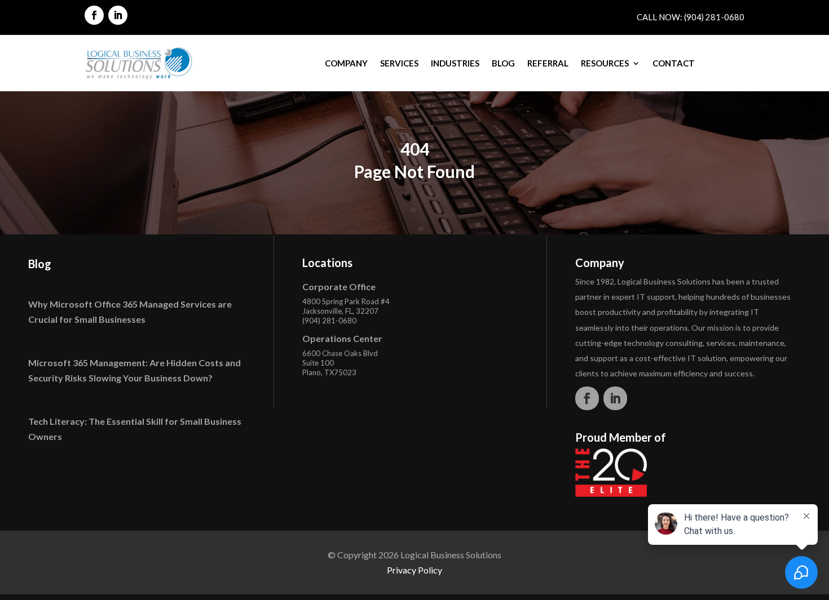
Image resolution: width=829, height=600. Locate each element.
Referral (547, 63)
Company (346, 63)
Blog (503, 63)
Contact (673, 63)
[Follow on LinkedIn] (117, 15)
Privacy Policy (414, 570)
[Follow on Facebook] (94, 15)
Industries (455, 63)
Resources (605, 63)
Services (399, 63)
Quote (722, 63)
